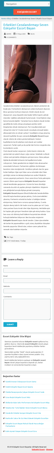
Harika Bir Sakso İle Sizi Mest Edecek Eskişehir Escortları (27, 418)
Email (5, 276)
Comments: (7, 297)
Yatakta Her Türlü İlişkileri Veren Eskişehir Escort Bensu (26, 408)
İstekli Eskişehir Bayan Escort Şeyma (19, 387)
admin (8, 34)
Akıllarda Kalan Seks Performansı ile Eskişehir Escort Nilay (27, 402)
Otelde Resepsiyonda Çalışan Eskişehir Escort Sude (25, 392)
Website (6, 286)
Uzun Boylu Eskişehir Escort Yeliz (18, 397)
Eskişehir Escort (27, 12)
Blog (9, 18)
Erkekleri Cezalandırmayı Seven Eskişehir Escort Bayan (25, 26)
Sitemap (49, 449)
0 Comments (11, 37)
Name (5, 266)
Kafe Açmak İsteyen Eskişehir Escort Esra (21, 431)
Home (3, 18)
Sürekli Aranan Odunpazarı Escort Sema (21, 382)
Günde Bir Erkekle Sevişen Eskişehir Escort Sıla (23, 413)
